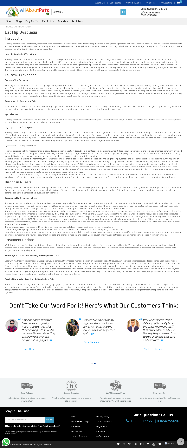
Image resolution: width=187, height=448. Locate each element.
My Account (165, 3)
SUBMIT (49, 420)
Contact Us (115, 3)
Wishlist (150, 3)
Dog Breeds (101, 427)
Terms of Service (104, 422)
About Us (100, 3)
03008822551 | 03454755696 (151, 14)
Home (9, 27)
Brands (62, 21)
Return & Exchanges (80, 422)
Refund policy (102, 436)
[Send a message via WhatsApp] (6, 442)
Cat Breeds (76, 427)
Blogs (18, 21)
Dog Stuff (31, 21)
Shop (9, 21)
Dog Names (76, 431)
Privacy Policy (12, 429)
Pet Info (76, 21)
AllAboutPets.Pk (23, 444)
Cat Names (101, 431)
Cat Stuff (47, 21)
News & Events (134, 3)
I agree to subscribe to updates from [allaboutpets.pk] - (33, 427)
